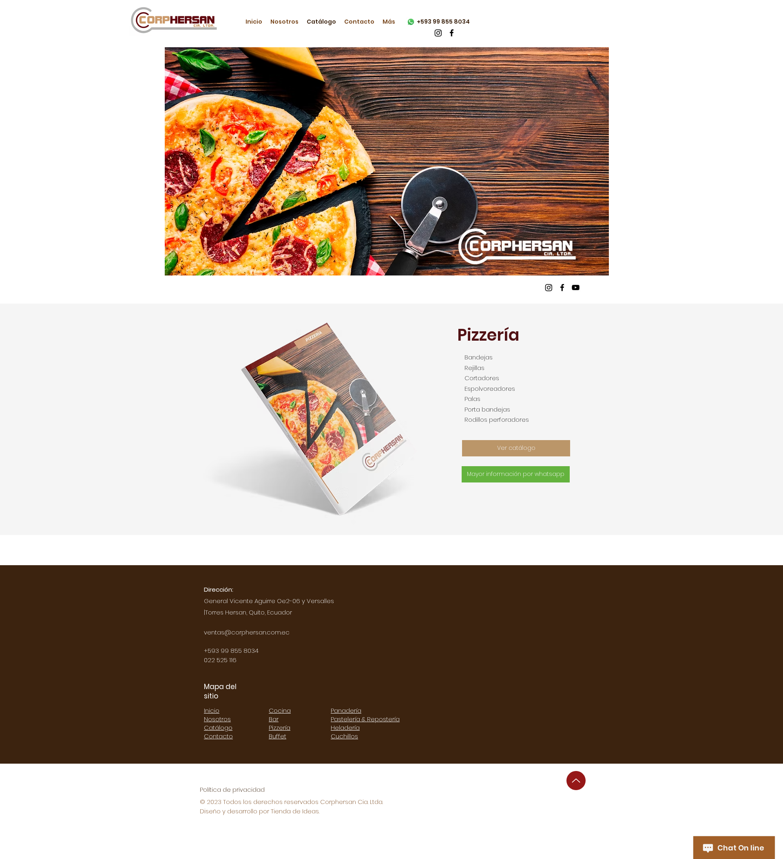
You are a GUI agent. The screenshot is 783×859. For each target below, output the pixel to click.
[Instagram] (438, 32)
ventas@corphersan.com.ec (247, 632)
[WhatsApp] (411, 21)
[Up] (576, 780)
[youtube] (575, 287)
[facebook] (451, 32)
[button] (387, 161)
